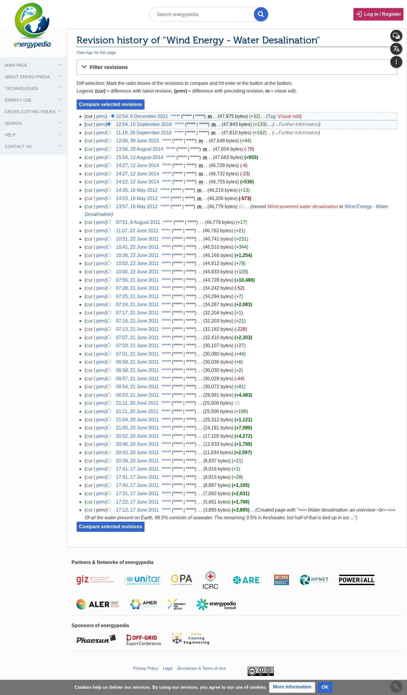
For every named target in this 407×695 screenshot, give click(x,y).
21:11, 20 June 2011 (137, 403)
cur (89, 124)
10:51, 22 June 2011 (137, 238)
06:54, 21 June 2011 (137, 386)
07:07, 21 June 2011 (137, 337)
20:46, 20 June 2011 (137, 444)
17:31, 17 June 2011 (137, 493)
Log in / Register (382, 14)
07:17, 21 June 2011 (137, 312)
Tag (271, 116)
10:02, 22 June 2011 (137, 263)
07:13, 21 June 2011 (137, 329)
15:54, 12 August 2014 (139, 157)
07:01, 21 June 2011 (137, 353)
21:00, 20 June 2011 (137, 427)
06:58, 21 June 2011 (137, 370)
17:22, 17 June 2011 (137, 501)
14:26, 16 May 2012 (137, 190)
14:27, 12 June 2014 (137, 165)
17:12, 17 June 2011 (137, 509)
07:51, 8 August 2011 (138, 222)
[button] (237, 67)
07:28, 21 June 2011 (137, 288)
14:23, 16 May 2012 (137, 198)
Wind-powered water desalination (302, 206)
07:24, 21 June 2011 (137, 304)
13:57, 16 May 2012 (137, 206)
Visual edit (289, 116)
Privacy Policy (145, 668)
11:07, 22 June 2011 (137, 230)
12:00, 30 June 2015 (137, 140)
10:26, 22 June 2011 (137, 255)
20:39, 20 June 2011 (137, 460)
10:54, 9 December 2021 (142, 116)
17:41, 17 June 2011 (137, 468)
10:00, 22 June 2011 (137, 271)
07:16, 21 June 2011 (137, 320)
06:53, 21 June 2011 (137, 395)
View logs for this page (96, 52)
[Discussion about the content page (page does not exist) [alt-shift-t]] (396, 36)
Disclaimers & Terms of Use (201, 668)
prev (100, 116)
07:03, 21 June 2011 (137, 345)
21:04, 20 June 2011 (137, 419)
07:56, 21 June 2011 (137, 280)
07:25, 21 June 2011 (137, 296)
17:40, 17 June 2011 (137, 485)
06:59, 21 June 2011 (137, 361)
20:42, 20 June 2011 (137, 452)
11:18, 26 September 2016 (144, 132)
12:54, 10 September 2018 (144, 124)
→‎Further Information (296, 124)
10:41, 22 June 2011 (137, 247)
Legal (167, 668)
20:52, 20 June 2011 (137, 436)
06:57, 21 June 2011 (137, 378)
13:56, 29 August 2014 (139, 149)
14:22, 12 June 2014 (137, 181)
